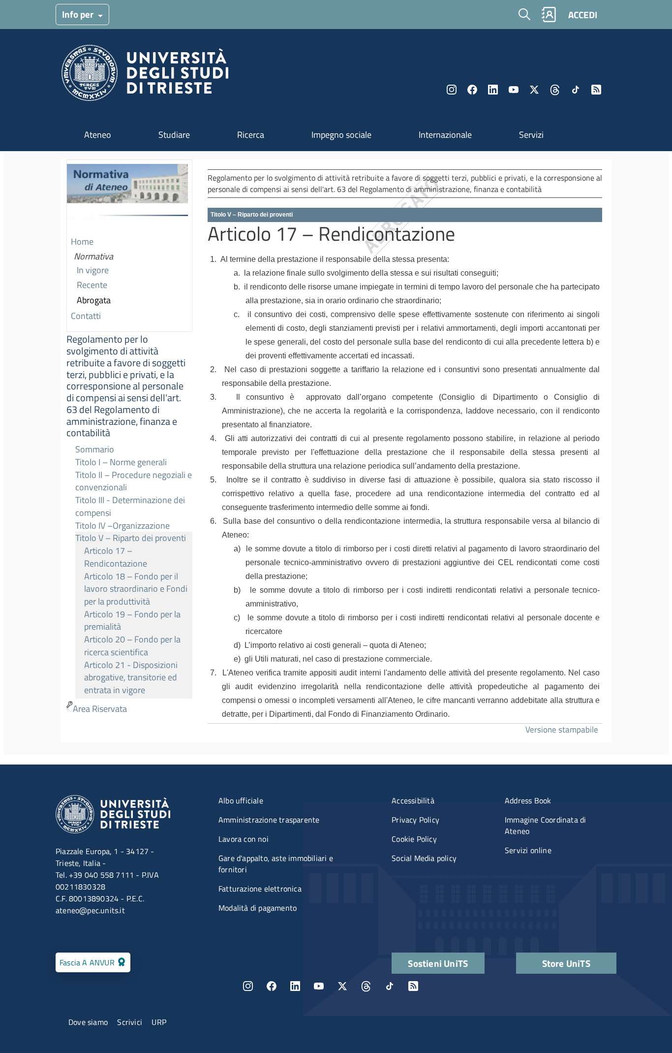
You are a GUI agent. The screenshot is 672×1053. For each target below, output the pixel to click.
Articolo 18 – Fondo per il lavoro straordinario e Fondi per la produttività (135, 589)
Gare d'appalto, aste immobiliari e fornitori (275, 863)
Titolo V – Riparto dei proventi (130, 537)
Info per (78, 14)
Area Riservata (100, 708)
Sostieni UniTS (438, 963)
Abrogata (94, 300)
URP (159, 1022)
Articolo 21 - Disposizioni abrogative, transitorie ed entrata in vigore (131, 677)
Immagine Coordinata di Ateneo (545, 825)
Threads (555, 89)
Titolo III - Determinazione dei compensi (130, 506)
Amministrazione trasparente (268, 820)
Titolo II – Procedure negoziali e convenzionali (133, 481)
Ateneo (97, 134)
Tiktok (575, 89)
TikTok (389, 986)
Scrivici (129, 1022)
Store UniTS (566, 963)
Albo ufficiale (240, 800)
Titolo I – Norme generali (121, 462)
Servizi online (528, 850)
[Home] (144, 75)
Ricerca (250, 134)
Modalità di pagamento (257, 908)
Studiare (174, 134)
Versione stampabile (561, 729)
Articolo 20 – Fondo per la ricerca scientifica (132, 646)
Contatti (86, 315)
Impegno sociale (341, 134)
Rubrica (548, 14)
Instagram (451, 89)
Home (82, 241)
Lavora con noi (243, 839)
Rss (596, 89)
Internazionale (445, 134)
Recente (92, 284)
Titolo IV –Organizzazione (122, 525)
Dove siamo (88, 1022)
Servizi (531, 134)
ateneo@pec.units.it (90, 910)
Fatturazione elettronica (260, 888)
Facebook (472, 89)
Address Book (528, 800)
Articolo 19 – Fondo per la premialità (132, 620)
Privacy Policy (415, 820)
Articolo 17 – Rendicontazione (115, 557)
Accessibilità (413, 800)
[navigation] (129, 438)
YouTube (513, 89)
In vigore (93, 270)
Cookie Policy (414, 839)
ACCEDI (582, 14)
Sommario (94, 449)
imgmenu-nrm (127, 197)
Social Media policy (424, 858)
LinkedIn (493, 89)
